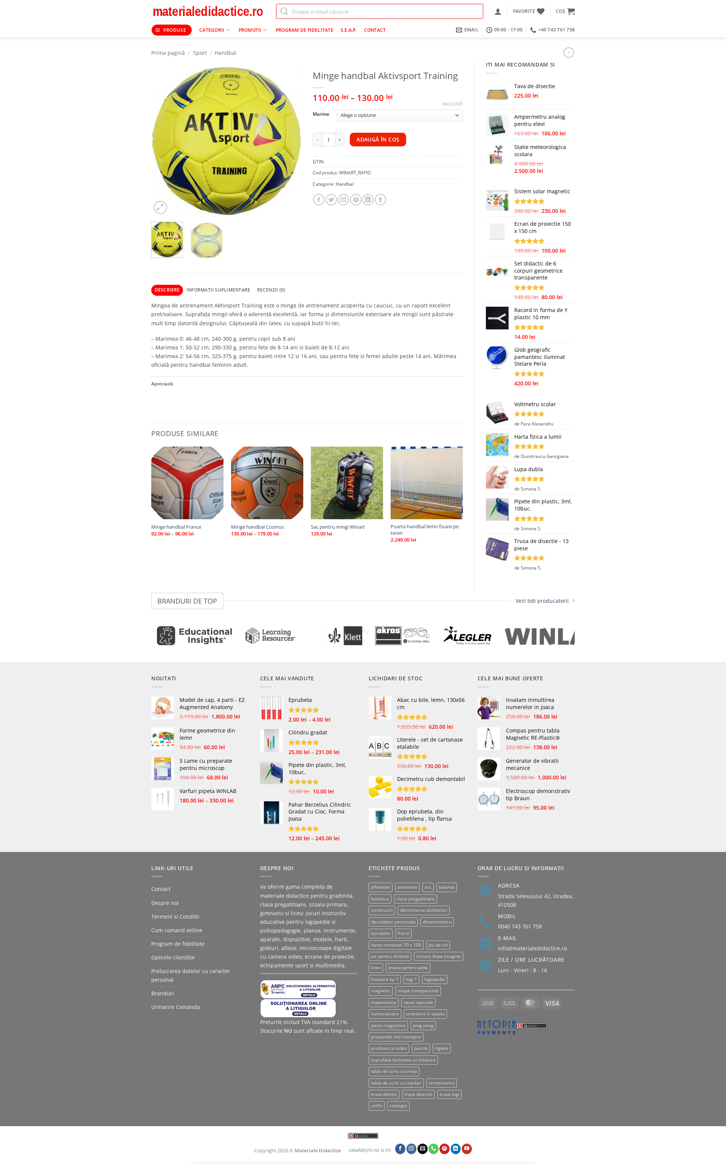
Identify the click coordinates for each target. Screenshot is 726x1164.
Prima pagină (168, 52)
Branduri (162, 993)
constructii (382, 910)
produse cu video (389, 1048)
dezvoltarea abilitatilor (423, 910)
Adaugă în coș (378, 139)
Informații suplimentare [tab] (218, 290)
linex (376, 967)
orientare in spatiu (425, 1014)
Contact (375, 30)
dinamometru (437, 922)
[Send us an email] (422, 1149)
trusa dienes (384, 1094)
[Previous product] (568, 52)
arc (428, 887)
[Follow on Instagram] (411, 1149)
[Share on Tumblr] (380, 199)
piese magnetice (388, 1025)
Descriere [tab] (167, 290)
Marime (321, 114)
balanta (447, 887)
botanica (380, 899)
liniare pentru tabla (408, 967)
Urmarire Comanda (175, 1006)
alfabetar (380, 887)
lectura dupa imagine (438, 956)
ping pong (423, 1025)
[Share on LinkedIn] (368, 199)
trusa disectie (418, 1094)
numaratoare (385, 1014)
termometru (442, 1083)
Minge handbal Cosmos (257, 527)
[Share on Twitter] (331, 199)
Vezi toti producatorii (542, 600)
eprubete (380, 933)
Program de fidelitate (305, 30)
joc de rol (438, 945)
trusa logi (449, 1094)
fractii (403, 933)
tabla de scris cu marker (396, 1083)
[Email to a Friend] (343, 199)
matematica (383, 1002)
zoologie (398, 1105)
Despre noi (165, 902)
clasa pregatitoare (415, 899)
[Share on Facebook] (318, 199)
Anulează (452, 104)
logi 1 (411, 979)
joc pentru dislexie (390, 956)
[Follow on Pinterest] (444, 1149)
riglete (441, 1048)
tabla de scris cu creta (394, 1071)
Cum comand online (176, 930)
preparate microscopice (396, 1037)
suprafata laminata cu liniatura (403, 1060)
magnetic (381, 990)
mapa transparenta (418, 990)
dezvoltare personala (393, 922)
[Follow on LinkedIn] (456, 1149)
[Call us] (433, 1149)
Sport (200, 52)
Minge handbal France (176, 527)
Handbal (225, 52)
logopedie (434, 979)
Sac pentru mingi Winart (338, 527)
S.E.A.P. (349, 30)
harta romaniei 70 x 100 (396, 945)
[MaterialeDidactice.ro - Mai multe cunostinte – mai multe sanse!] (208, 11)
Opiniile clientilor (173, 957)
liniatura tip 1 (385, 979)
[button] (498, 11)
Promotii (250, 30)
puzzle (421, 1048)
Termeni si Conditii (175, 916)
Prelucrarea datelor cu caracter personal (190, 975)
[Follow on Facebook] (400, 1149)
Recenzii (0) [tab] (271, 290)
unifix (376, 1105)
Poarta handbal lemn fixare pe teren (425, 529)
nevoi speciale (418, 1002)
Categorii (211, 30)
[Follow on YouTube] (467, 1149)
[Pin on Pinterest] (355, 199)
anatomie (407, 887)
